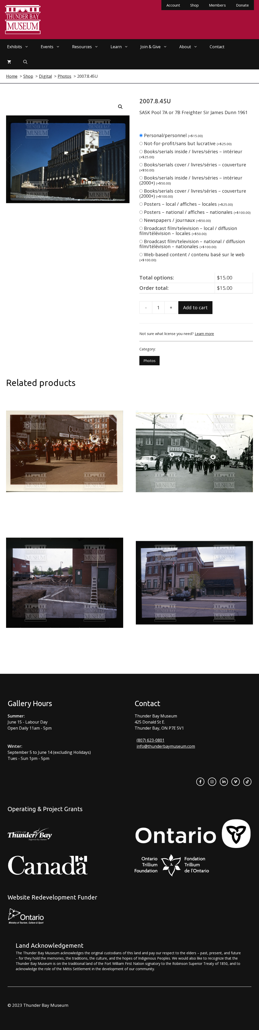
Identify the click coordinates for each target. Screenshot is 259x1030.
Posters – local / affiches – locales (188, 204)
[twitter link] (235, 782)
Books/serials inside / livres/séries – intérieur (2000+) (190, 180)
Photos (149, 360)
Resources (82, 46)
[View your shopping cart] (9, 61)
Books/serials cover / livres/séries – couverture (192, 167)
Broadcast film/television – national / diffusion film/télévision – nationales (192, 243)
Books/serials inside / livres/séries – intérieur (190, 153)
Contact (217, 46)
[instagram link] (212, 782)
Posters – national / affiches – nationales (197, 212)
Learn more (204, 333)
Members (217, 5)
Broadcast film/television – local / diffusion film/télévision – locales (188, 230)
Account (173, 5)
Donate (242, 5)
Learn (116, 46)
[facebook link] (200, 782)
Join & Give (150, 46)
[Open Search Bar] (25, 61)
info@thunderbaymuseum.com (166, 746)
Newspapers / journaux (177, 220)
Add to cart (195, 307)
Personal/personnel (173, 135)
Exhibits (14, 46)
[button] (120, 106)
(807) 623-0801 (150, 740)
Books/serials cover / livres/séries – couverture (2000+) (192, 193)
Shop (194, 5)
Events (47, 46)
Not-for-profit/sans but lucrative (188, 143)
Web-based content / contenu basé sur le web (192, 256)
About (185, 46)
